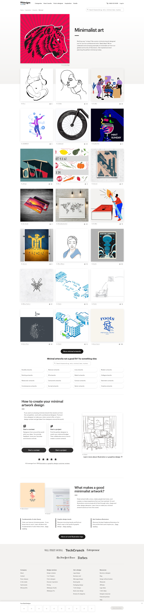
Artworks (35, 10)
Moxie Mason (61, 264)
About (22, 573)
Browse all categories (79, 594)
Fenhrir (59, 304)
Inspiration (68, 3)
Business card (77, 576)
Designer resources (105, 594)
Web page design (78, 579)
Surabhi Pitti (96, 143)
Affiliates (102, 585)
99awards (102, 582)
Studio (75, 3)
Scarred (48, 513)
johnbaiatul (60, 143)
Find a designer (58, 3)
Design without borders (106, 579)
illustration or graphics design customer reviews (54, 463)
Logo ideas (103, 588)
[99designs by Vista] (25, 3)
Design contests (51, 573)
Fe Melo (60, 103)
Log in (122, 3)
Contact (22, 576)
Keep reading (67, 526)
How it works (48, 3)
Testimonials (23, 585)
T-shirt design (77, 588)
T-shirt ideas (103, 591)
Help (101, 599)
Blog (101, 576)
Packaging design (78, 585)
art (96, 50)
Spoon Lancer (96, 344)
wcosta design (66, 65)
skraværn (95, 184)
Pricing (49, 585)
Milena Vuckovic (26, 304)
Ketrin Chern (26, 344)
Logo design (76, 573)
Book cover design (78, 591)
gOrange (25, 184)
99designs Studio (52, 588)
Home (22, 10)
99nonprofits (23, 588)
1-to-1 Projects (50, 576)
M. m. (24, 103)
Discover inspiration (52, 582)
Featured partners (105, 596)
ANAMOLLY (26, 143)
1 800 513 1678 (113, 3)
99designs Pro (51, 591)
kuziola (94, 264)
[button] (142, 603)
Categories (38, 3)
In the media (23, 582)
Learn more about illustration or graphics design (102, 457)
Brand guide (76, 582)
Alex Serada (25, 224)
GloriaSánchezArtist (62, 224)
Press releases (24, 579)
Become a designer (105, 573)
